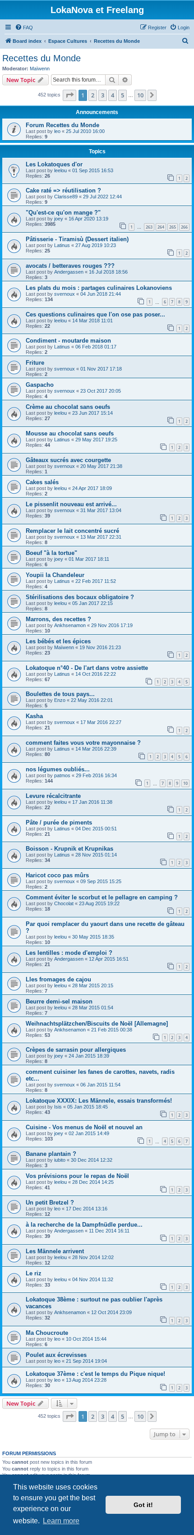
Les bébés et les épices (58, 641)
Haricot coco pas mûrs (57, 875)
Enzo (59, 700)
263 (149, 227)
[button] (69, 95)
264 (160, 227)
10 (185, 783)
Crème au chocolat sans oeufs (68, 406)
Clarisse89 (66, 196)
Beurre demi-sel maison (59, 1001)
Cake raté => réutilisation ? (63, 190)
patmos (62, 775)
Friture (35, 362)
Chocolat (64, 903)
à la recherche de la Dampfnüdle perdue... (84, 1224)
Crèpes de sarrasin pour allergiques (76, 1049)
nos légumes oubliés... (58, 769)
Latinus (62, 245)
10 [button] (140, 95)
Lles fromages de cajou (58, 979)
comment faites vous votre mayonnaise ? (83, 742)
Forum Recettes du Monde (62, 125)
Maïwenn (40, 68)
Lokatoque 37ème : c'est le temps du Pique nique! (95, 1373)
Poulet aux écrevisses (56, 1355)
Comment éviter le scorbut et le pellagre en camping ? (102, 897)
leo (57, 131)
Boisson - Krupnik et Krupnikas (69, 848)
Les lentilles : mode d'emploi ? (69, 952)
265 (172, 227)
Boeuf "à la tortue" (51, 553)
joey (58, 218)
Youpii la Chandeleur (55, 575)
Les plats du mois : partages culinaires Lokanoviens (99, 287)
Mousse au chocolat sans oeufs (70, 433)
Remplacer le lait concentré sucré (72, 530)
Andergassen (68, 272)
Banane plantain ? (51, 1153)
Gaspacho (40, 384)
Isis (58, 1106)
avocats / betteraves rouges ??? (70, 265)
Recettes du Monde (41, 58)
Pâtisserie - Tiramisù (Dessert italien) (77, 239)
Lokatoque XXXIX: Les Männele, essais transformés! (99, 1100)
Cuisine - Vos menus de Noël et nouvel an (84, 1127)
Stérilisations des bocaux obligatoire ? (80, 597)
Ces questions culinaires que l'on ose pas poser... (95, 314)
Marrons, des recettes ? (58, 619)
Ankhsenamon (70, 625)
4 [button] (112, 95)
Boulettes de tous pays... (60, 694)
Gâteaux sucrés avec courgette (68, 460)
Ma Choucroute (47, 1332)
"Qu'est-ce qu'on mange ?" (63, 212)
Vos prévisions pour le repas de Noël (77, 1176)
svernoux (64, 294)
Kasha (34, 716)
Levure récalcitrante (53, 796)
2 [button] (92, 95)
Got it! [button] (143, 1504)
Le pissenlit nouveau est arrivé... (71, 504)
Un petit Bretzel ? (50, 1202)
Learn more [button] (61, 1521)
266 (184, 227)
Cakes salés (42, 482)
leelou (60, 170)
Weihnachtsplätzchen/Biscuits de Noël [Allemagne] (97, 1023)
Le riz (34, 1273)
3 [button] (102, 95)
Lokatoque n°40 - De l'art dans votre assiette (87, 667)
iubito (59, 1160)
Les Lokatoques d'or (54, 164)
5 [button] (122, 95)
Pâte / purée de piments (59, 822)
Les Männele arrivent (55, 1251)
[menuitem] (24, 27)
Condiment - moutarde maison (68, 340)
